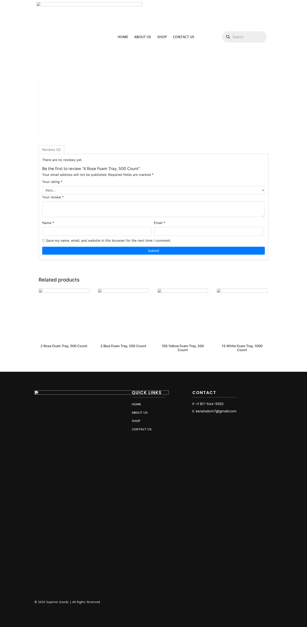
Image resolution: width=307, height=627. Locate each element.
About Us (142, 37)
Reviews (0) (51, 150)
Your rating (52, 182)
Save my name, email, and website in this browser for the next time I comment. (108, 240)
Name (48, 223)
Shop (162, 37)
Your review (53, 197)
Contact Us (183, 37)
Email (159, 223)
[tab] (51, 149)
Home (123, 37)
